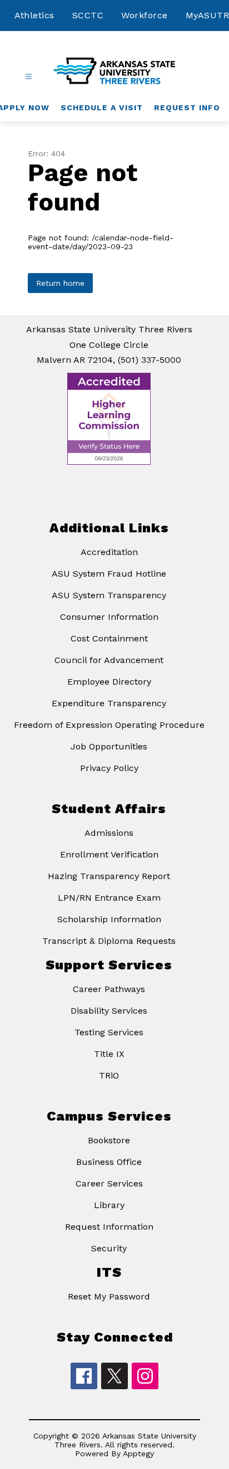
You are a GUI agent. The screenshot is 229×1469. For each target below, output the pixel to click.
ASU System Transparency (109, 595)
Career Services (109, 1183)
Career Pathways (109, 989)
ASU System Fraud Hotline (109, 573)
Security (109, 1248)
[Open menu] (28, 76)
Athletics (34, 15)
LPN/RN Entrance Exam (109, 897)
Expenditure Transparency (109, 703)
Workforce (144, 15)
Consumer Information (109, 617)
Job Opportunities (109, 746)
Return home (60, 283)
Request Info (187, 107)
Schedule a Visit (102, 107)
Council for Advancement (108, 660)
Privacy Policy (109, 768)
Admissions (108, 833)
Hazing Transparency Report (109, 876)
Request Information (109, 1226)
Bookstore (109, 1140)
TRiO (109, 1075)
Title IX (109, 1054)
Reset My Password (109, 1296)
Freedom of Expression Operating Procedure (109, 725)
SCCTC (88, 15)
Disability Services (109, 1010)
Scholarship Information (109, 919)
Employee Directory (109, 681)
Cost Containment (109, 638)
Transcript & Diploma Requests (109, 941)
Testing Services (108, 1032)
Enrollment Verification (109, 854)
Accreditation (109, 552)
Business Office (109, 1162)
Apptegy (138, 1453)
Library (109, 1205)
